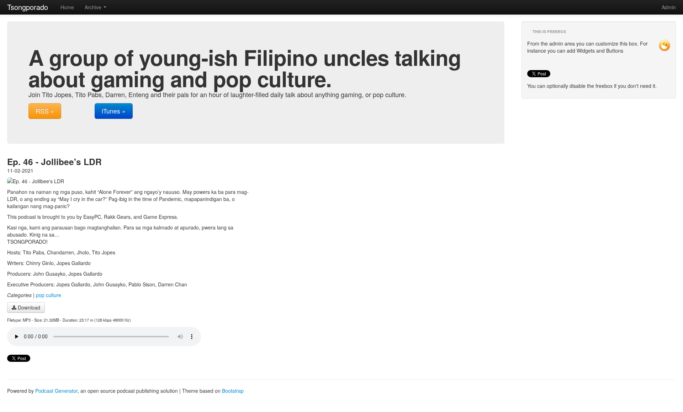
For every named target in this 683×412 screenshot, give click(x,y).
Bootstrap (233, 390)
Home (67, 7)
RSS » (45, 110)
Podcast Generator (56, 390)
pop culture (48, 295)
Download (28, 307)
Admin (669, 7)
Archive (94, 7)
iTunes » (114, 110)
